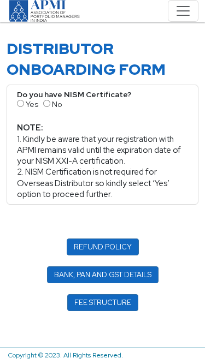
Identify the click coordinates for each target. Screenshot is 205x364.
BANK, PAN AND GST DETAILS (102, 274)
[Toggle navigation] (183, 11)
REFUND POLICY (103, 247)
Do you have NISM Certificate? (74, 94)
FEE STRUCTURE (102, 302)
